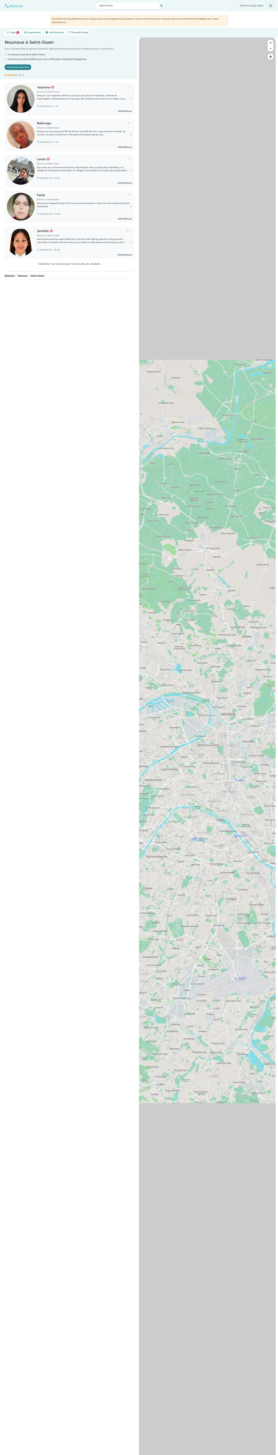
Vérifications (56, 32)
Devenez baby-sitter (252, 5)
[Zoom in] (270, 43)
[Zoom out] (270, 48)
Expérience (34, 32)
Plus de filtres (79, 32)
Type (13, 32)
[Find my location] (270, 57)
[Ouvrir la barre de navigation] (270, 5)
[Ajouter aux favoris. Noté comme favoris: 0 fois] (129, 87)
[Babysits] (14, 5)
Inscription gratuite (18, 67)
